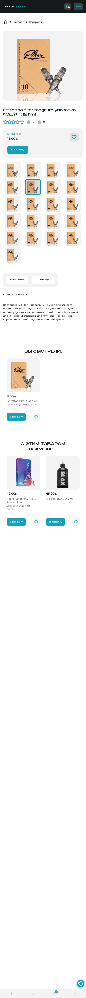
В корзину (17, 150)
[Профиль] (75, 993)
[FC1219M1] (33, 221)
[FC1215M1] (33, 204)
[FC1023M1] (13, 238)
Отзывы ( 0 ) (43, 280)
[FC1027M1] (13, 255)
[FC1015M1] (53, 204)
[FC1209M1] (73, 170)
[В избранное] (74, 137)
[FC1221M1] (33, 238)
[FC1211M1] (33, 187)
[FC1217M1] (73, 204)
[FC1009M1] (13, 187)
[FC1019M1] (53, 221)
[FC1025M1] (73, 238)
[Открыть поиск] (32, 993)
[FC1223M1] (73, 221)
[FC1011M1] (53, 187)
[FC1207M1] (33, 170)
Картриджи (36, 22)
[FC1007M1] (53, 170)
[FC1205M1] (13, 170)
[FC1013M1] (13, 204)
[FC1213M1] (73, 187)
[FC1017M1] (13, 221)
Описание (17, 280)
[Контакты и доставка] (67, 6)
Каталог (18, 22)
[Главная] (20, 6)
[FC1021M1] (53, 238)
